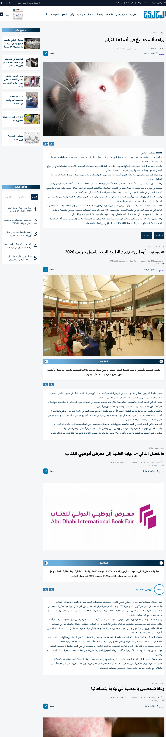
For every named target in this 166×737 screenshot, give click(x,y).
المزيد (56, 14)
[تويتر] (10, 3)
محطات (154, 32)
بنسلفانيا (159, 235)
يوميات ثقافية (154, 448)
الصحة (154, 683)
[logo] (155, 14)
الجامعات (147, 235)
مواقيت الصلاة (130, 2)
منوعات (81, 14)
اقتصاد (109, 14)
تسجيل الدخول (33, 3)
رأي (72, 14)
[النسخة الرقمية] (17, 15)
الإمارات (134, 14)
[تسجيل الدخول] (39, 3)
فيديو (64, 14)
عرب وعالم (121, 14)
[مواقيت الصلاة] (1, 14)
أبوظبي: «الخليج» (143, 589)
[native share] (45, 53)
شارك (52, 53)
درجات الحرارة (119, 2)
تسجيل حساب (22, 3)
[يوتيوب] (1, 3)
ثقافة (91, 14)
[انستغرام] (5, 3)
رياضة (100, 14)
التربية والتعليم (152, 247)
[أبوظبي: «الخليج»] (159, 589)
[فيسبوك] (14, 3)
